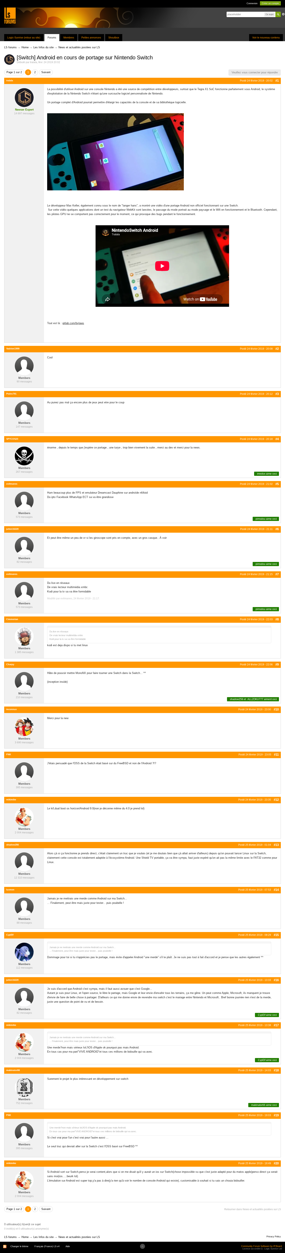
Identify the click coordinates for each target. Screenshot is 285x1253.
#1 (277, 80)
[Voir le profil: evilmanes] (24, 500)
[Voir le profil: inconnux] (24, 726)
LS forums (10, 1237)
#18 (276, 1070)
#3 (277, 394)
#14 (276, 889)
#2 (277, 348)
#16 (276, 980)
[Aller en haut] (142, 1246)
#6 (277, 529)
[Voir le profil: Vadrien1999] (24, 365)
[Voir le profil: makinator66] (24, 1087)
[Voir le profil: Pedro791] (24, 410)
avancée (283, 14)
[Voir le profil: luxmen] (24, 906)
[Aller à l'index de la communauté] (10, 15)
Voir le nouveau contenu (266, 37)
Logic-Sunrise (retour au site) (23, 37)
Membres (68, 37)
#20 (276, 1163)
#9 (277, 664)
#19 (276, 1115)
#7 (277, 574)
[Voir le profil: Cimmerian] (24, 636)
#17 (276, 1025)
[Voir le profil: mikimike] (24, 816)
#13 (276, 845)
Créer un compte (270, 3)
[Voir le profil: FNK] (24, 771)
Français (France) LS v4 (46, 1246)
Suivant (45, 72)
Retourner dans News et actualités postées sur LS (252, 1209)
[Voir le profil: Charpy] (24, 681)
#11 (276, 754)
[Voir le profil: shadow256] (24, 861)
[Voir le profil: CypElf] (24, 951)
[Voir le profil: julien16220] (24, 546)
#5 (277, 484)
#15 (276, 935)
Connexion (252, 3)
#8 (277, 619)
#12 (276, 799)
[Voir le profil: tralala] (24, 97)
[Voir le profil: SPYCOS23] (24, 455)
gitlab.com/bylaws (73, 323)
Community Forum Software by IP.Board (261, 1246)
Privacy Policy (273, 1236)
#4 (277, 439)
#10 (276, 709)
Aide (68, 1246)
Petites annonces (91, 37)
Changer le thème (19, 1246)
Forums (52, 37)
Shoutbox (113, 37)
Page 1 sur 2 (14, 72)
